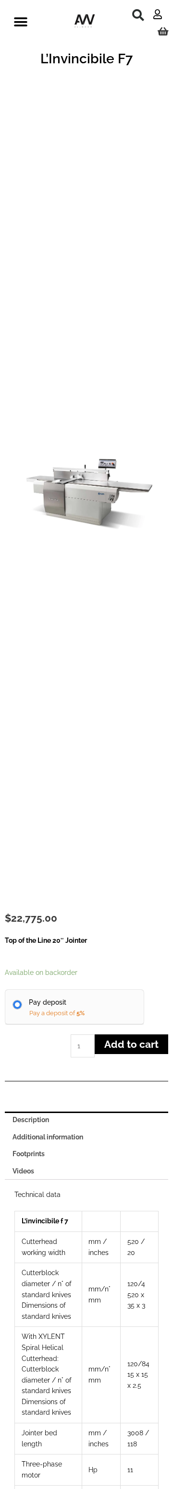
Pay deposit (47, 1002)
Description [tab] (30, 1120)
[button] (138, 15)
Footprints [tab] (28, 1154)
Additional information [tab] (47, 1137)
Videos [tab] (23, 1171)
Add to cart (131, 1044)
